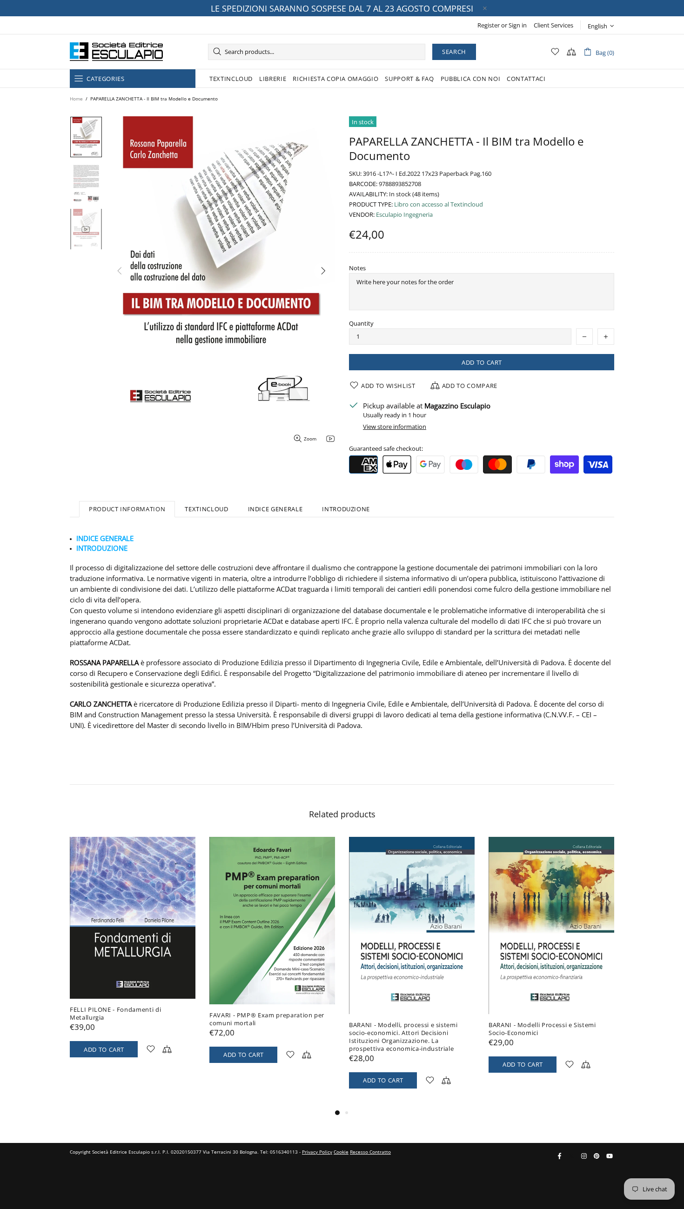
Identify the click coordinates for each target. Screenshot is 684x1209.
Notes (357, 268)
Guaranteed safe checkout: (386, 449)
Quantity (361, 323)
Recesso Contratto (370, 1152)
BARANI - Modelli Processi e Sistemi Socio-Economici (542, 1029)
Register (488, 25)
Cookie (341, 1152)
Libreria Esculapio (116, 51)
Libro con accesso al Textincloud (438, 204)
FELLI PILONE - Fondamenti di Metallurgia (115, 1014)
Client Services (553, 25)
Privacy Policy (317, 1152)
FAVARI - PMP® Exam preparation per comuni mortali (266, 1019)
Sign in (518, 25)
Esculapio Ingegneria (404, 215)
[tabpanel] (132, 956)
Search (454, 51)
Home (76, 98)
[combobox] (316, 52)
